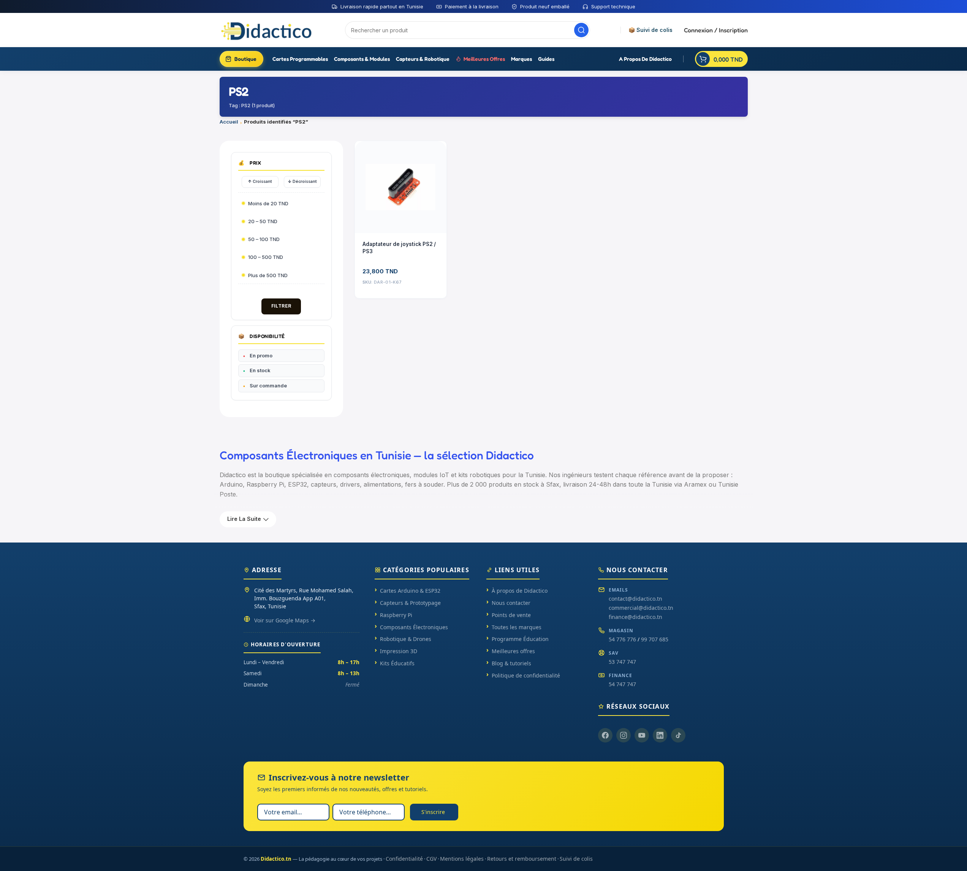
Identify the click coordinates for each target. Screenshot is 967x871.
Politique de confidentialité (526, 675)
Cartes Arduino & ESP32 (410, 590)
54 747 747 (622, 684)
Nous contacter (511, 602)
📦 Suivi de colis (650, 30)
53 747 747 (622, 661)
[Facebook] (605, 735)
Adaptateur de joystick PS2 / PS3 (399, 247)
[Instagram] (623, 735)
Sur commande (268, 385)
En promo (261, 355)
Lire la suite (244, 519)
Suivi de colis (576, 858)
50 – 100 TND (264, 239)
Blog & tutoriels (511, 663)
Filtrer (281, 306)
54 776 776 (622, 639)
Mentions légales (462, 858)
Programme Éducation (520, 639)
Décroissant (302, 181)
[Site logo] (267, 29)
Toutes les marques (516, 627)
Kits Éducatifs (397, 663)
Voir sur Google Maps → (284, 620)
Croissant (260, 181)
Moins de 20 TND (268, 203)
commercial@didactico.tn (641, 607)
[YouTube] (642, 735)
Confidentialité (404, 858)
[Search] (581, 30)
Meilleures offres (513, 651)
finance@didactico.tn (635, 616)
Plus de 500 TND (268, 275)
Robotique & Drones (405, 639)
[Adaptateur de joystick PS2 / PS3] (401, 187)
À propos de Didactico (520, 590)
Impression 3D (398, 651)
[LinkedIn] (660, 735)
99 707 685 (654, 639)
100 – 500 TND (265, 257)
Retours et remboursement (521, 858)
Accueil (229, 122)
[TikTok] (678, 735)
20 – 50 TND (262, 221)
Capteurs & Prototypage (410, 602)
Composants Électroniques (414, 627)
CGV (431, 858)
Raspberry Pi (396, 615)
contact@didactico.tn (635, 598)
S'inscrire (433, 811)
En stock (260, 370)
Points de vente (511, 615)
